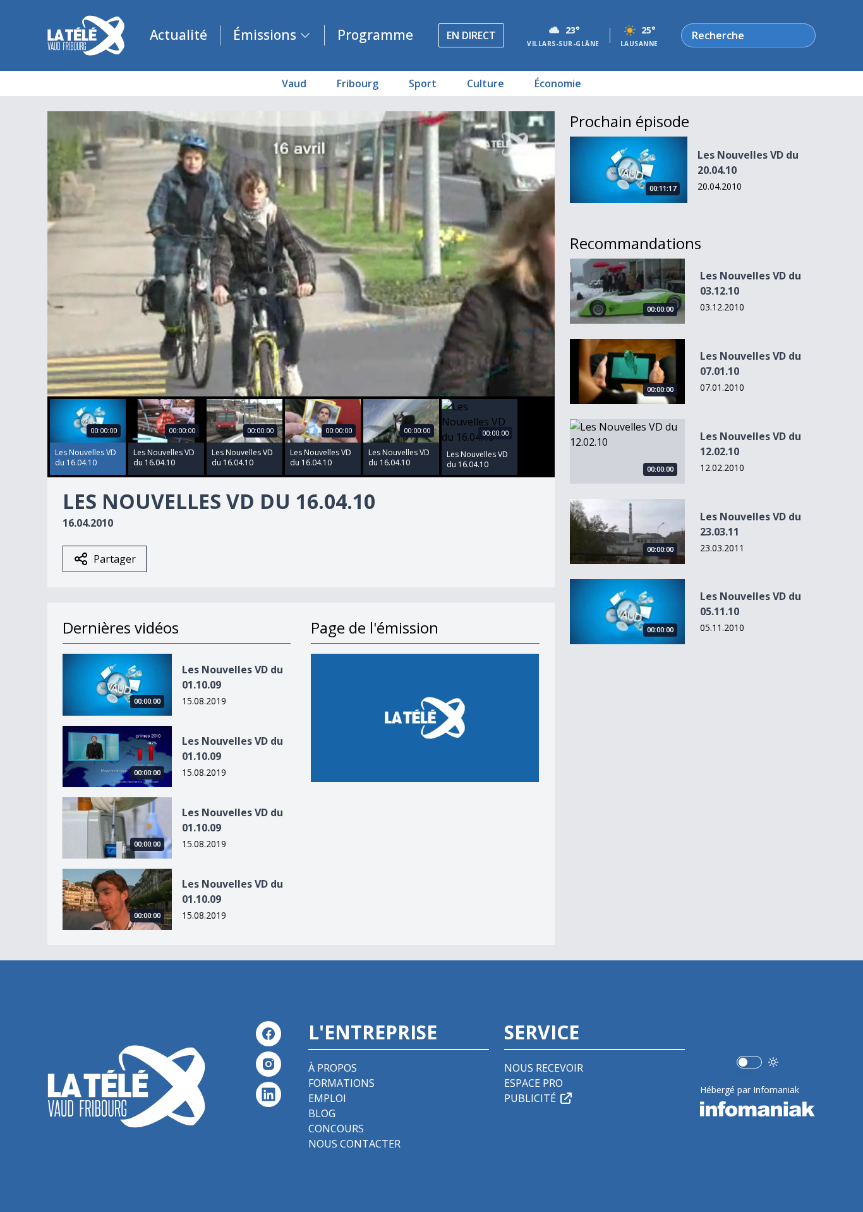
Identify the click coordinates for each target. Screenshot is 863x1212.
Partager (115, 559)
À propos (332, 1068)
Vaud (294, 83)
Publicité (530, 1098)
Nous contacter (354, 1144)
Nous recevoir (543, 1068)
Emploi (327, 1098)
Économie (557, 83)
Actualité (178, 35)
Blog (321, 1113)
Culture (485, 83)
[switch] (749, 1062)
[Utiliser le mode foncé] (773, 1062)
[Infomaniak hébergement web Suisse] (758, 1109)
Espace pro (533, 1083)
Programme (375, 35)
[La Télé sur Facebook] (268, 1033)
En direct (471, 35)
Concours (336, 1128)
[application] (301, 253)
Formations (341, 1083)
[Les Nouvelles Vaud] (425, 718)
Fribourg (357, 83)
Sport (423, 83)
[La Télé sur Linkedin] (268, 1094)
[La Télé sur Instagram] (268, 1064)
